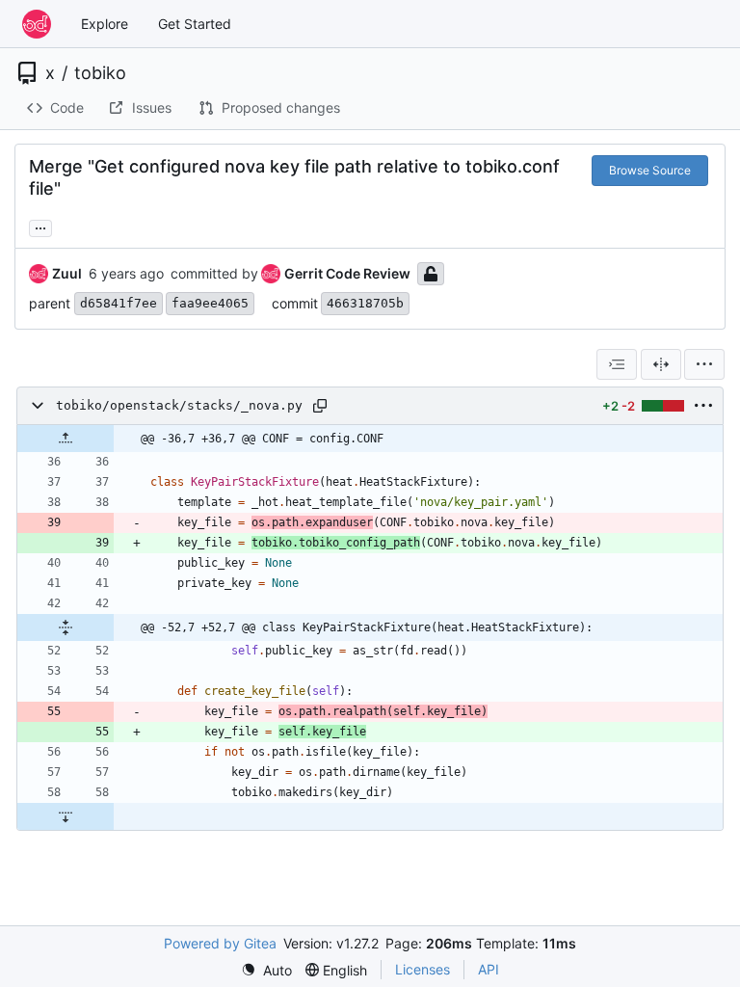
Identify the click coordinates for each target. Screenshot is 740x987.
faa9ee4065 (210, 303)
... (40, 226)
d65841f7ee (118, 303)
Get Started (194, 23)
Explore (104, 23)
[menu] (704, 364)
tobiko (100, 73)
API (488, 969)
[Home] (37, 24)
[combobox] (616, 364)
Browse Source (650, 170)
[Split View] (661, 364)
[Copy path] (319, 405)
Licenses (422, 969)
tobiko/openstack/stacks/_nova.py (179, 405)
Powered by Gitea (220, 943)
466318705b (365, 303)
